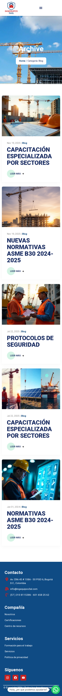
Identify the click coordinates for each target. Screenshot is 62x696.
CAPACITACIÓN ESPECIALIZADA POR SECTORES (29, 156)
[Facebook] (15, 678)
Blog (24, 143)
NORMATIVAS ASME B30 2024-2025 (30, 520)
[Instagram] (7, 678)
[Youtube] (23, 678)
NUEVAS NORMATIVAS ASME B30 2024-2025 (30, 250)
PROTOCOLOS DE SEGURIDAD (30, 341)
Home (22, 61)
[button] (40, 8)
